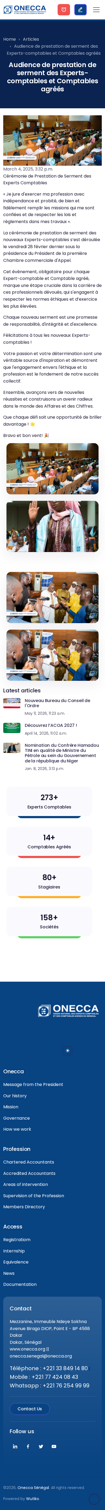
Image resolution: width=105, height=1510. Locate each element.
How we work (17, 1129)
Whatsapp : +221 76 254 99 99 (49, 1385)
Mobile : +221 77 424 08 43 (44, 1377)
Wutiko (32, 1498)
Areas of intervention (25, 1184)
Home (9, 39)
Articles (31, 39)
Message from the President (33, 1084)
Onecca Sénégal (33, 1487)
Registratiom (16, 1240)
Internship (14, 1251)
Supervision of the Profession (33, 1196)
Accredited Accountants (29, 1173)
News (9, 1273)
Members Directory (24, 1207)
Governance (16, 1118)
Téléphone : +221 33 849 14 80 (49, 1368)
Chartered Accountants (28, 1162)
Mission (10, 1107)
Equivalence (16, 1262)
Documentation (20, 1284)
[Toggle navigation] (96, 9)
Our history (15, 1096)
